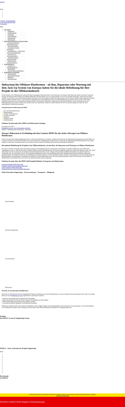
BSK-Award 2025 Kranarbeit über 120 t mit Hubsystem (26, 330)
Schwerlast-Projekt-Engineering (13, 48)
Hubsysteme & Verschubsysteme (12, 55)
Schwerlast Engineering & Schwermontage (15, 356)
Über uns (5, 362)
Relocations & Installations (10, 360)
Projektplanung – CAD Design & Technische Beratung (16, 52)
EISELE (2, 2)
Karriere (5, 370)
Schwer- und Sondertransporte (12, 66)
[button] (62, 9)
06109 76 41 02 (7, 385)
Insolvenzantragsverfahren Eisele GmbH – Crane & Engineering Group (31, 339)
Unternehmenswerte (8, 366)
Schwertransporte (8, 357)
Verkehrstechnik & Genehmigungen (12, 58)
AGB (4, 373)
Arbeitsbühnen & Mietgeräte (11, 359)
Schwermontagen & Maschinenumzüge (13, 43)
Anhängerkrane (12, 79)
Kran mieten (6, 354)
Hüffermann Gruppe (17, 295)
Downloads (6, 371)
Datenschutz (66, 395)
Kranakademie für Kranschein (11, 363)
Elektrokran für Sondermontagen (12, 62)
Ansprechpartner (9, 16)
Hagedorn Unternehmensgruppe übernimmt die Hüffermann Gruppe (30, 321)
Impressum (59, 395)
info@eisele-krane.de (10, 387)
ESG (4, 365)
